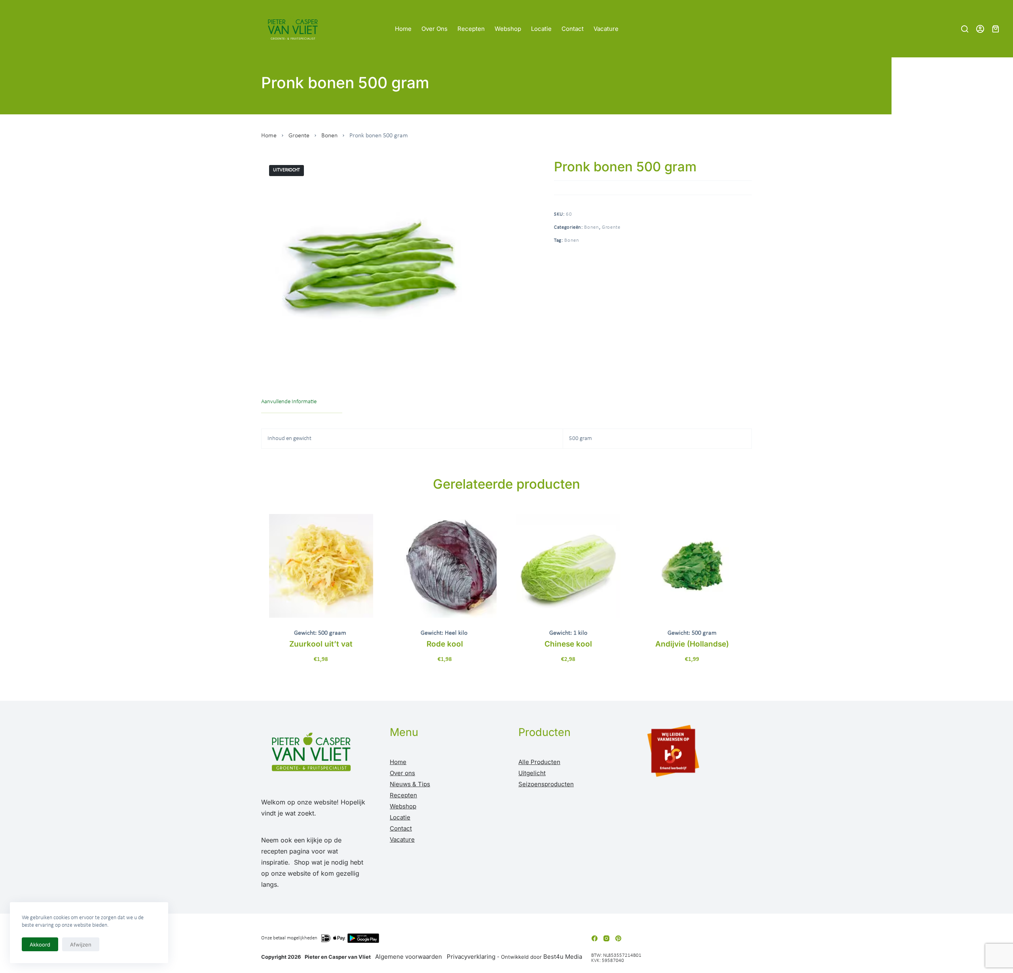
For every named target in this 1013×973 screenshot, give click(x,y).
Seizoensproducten (546, 784)
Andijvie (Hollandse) (692, 644)
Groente (298, 136)
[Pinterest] (618, 938)
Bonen (329, 136)
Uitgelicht (532, 773)
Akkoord (40, 944)
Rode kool (445, 644)
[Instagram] (606, 938)
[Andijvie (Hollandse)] (692, 566)
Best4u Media (562, 956)
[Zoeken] (964, 28)
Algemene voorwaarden (408, 956)
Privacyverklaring (471, 956)
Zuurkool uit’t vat (321, 644)
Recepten (471, 28)
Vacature (606, 28)
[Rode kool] (445, 566)
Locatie (541, 28)
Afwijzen (80, 944)
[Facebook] (595, 938)
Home (403, 28)
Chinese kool (568, 644)
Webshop (508, 28)
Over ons (434, 28)
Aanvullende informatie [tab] (289, 402)
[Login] (980, 29)
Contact (573, 28)
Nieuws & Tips (410, 784)
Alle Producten (539, 762)
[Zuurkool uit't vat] (321, 566)
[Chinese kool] (568, 566)
